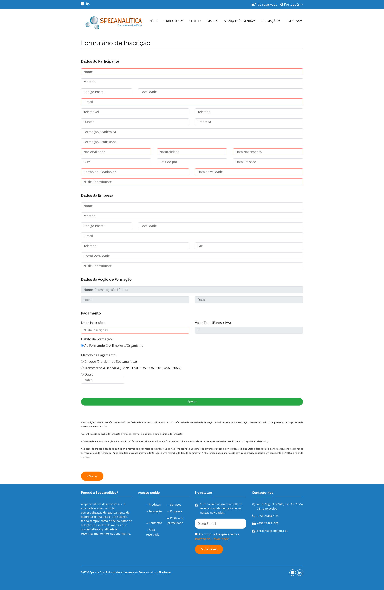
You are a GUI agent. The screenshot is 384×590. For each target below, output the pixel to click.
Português (292, 4)
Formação (155, 511)
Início (153, 21)
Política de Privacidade (212, 539)
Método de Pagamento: (98, 355)
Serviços (175, 504)
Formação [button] (270, 21)
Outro (88, 374)
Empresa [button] (293, 21)
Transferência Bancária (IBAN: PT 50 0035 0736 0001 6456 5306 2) (132, 368)
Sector (195, 21)
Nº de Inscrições (93, 323)
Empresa (176, 511)
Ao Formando (94, 345)
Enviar (192, 402)
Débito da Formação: (97, 339)
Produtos (155, 504)
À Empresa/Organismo (125, 345)
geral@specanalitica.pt (272, 531)
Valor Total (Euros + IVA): (213, 323)
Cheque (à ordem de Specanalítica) (110, 361)
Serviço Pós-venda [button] (238, 21)
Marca (212, 21)
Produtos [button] (172, 21)
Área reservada (265, 4)
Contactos (155, 523)
